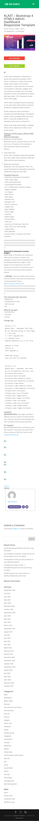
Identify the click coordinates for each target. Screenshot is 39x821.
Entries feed (8, 796)
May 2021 (7, 641)
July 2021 (7, 635)
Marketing (7, 746)
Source (6, 486)
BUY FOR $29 (14, 66)
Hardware (7, 726)
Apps (5, 695)
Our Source (10, 29)
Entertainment (9, 710)
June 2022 (7, 616)
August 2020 (8, 670)
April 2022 (7, 622)
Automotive (8, 698)
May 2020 (7, 676)
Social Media (8, 768)
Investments (8, 739)
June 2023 (7, 597)
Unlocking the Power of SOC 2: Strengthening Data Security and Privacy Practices (18, 567)
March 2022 (8, 625)
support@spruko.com (11, 435)
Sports (6, 771)
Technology (8, 778)
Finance (6, 717)
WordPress (19, 818)
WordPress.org (9, 802)
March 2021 (8, 648)
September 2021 (9, 629)
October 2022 (8, 609)
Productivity (8, 752)
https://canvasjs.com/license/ (14, 284)
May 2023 (7, 600)
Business (7, 704)
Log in (6, 792)
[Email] (26, 506)
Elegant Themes (19, 816)
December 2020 (9, 657)
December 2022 (9, 606)
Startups (7, 774)
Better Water (8, 701)
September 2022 (9, 613)
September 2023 (9, 590)
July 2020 (7, 673)
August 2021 (8, 632)
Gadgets (7, 720)
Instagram (7, 736)
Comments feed (9, 799)
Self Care (7, 758)
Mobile (6, 749)
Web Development (10, 784)
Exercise (7, 714)
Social (6, 765)
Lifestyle (7, 742)
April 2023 (7, 603)
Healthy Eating (9, 733)
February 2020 (9, 683)
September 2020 (9, 667)
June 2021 (7, 638)
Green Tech (8, 723)
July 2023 (7, 593)
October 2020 (8, 664)
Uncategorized (9, 31)
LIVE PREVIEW (14, 58)
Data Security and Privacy (13, 707)
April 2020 (7, 680)
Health (6, 730)
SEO (5, 762)
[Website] (23, 506)
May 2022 (7, 619)
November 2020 (9, 660)
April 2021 (7, 645)
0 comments (20, 31)
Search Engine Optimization (13, 755)
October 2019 (8, 686)
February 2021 (9, 651)
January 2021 (8, 654)
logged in (16, 529)
